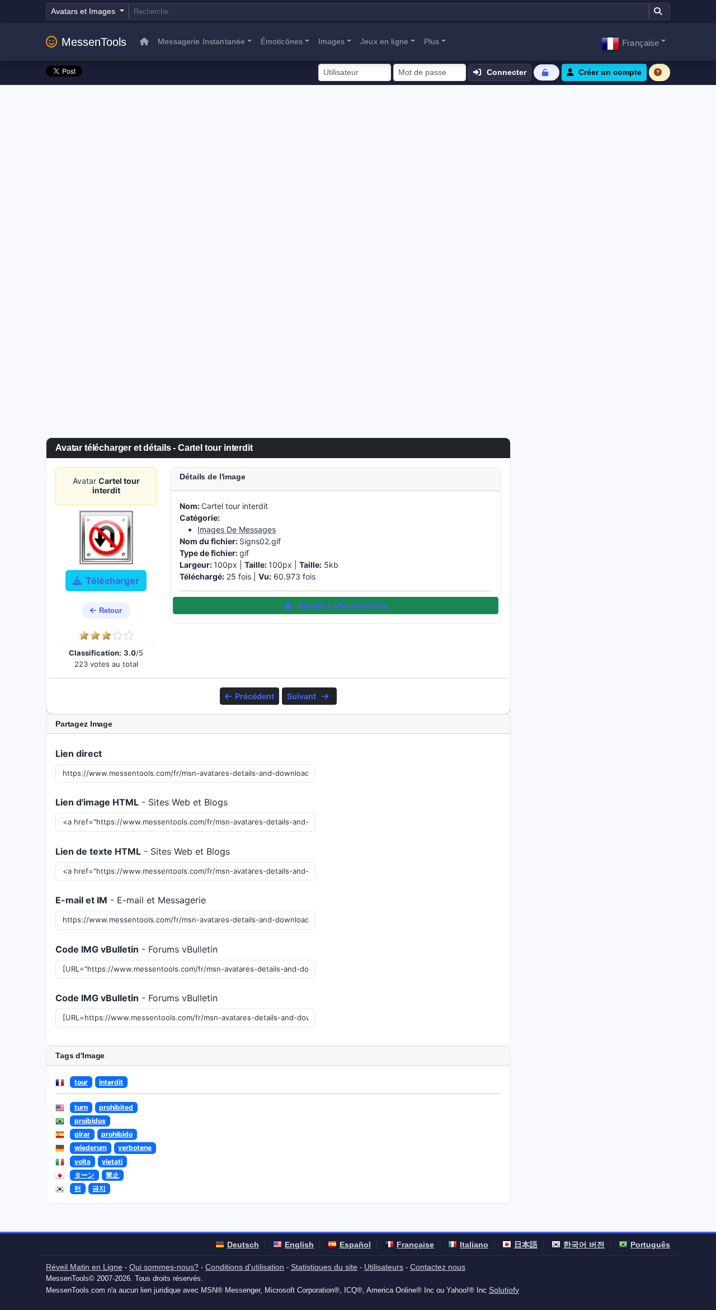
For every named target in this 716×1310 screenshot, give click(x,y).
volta (82, 1161)
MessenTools (94, 42)
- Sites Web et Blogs (141, 802)
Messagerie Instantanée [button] (201, 41)
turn (81, 1107)
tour (81, 1082)
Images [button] (331, 41)
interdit (111, 1082)
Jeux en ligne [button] (384, 41)
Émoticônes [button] (282, 41)
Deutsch (243, 1244)
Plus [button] (432, 41)
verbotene (135, 1147)
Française (415, 1244)
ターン (84, 1175)
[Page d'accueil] (144, 41)
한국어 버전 (584, 1244)
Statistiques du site (324, 1266)
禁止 (112, 1175)
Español (355, 1244)
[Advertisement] (358, 169)
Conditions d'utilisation (244, 1266)
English (299, 1244)
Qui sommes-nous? (164, 1266)
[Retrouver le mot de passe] (546, 72)
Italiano (474, 1244)
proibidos (90, 1120)
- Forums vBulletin (136, 949)
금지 (99, 1188)
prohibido (117, 1134)
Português (650, 1244)
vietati (112, 1161)
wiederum (90, 1147)
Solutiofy (504, 1289)
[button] (633, 41)
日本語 (526, 1244)
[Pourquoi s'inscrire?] (659, 72)
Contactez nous (437, 1266)
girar (82, 1134)
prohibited (116, 1107)
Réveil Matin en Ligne (84, 1266)
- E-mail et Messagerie (130, 900)
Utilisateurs (383, 1266)
